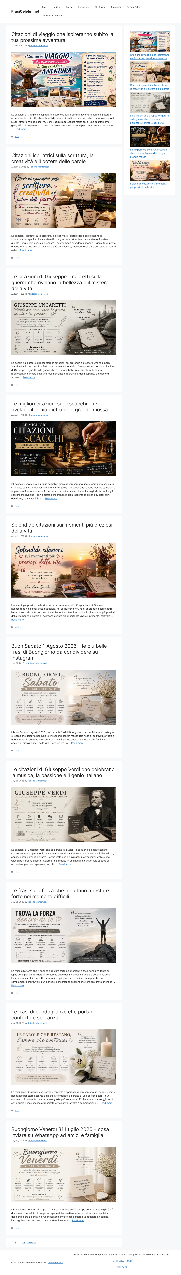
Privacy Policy (134, 7)
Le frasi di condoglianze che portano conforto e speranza (53, 1015)
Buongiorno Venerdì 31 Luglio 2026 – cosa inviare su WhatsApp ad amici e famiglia (60, 1132)
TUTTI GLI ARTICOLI (122, 1261)
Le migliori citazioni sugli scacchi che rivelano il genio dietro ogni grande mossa (59, 406)
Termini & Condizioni (52, 15)
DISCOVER (122, 1267)
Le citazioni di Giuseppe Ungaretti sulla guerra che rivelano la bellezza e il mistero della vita (60, 282)
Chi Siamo (100, 7)
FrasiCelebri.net (25, 11)
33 (24, 1242)
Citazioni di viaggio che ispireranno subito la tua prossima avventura (62, 37)
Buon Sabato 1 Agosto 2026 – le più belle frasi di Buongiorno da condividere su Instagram (59, 652)
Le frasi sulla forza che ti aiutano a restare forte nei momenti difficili (60, 893)
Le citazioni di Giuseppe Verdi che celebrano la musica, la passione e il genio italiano (63, 772)
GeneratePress (55, 1262)
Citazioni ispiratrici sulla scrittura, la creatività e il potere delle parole (52, 158)
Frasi (44, 7)
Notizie (56, 7)
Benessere (83, 7)
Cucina (68, 7)
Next (31, 1242)
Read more (20, 129)
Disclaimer (115, 7)
